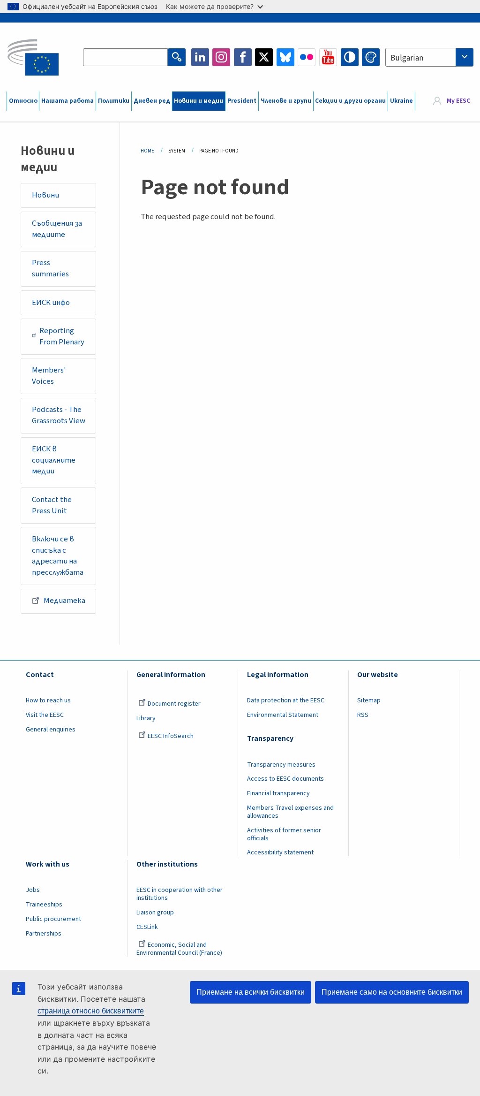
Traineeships (44, 904)
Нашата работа (67, 101)
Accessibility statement (280, 852)
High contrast (350, 57)
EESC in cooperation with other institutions (179, 894)
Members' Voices (49, 376)
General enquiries (50, 729)
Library (146, 718)
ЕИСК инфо (51, 302)
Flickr (306, 57)
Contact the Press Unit (52, 505)
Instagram (221, 57)
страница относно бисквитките (91, 1011)
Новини (45, 195)
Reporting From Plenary (61, 336)
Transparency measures (281, 764)
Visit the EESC (45, 715)
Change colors (371, 57)
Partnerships (43, 933)
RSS (362, 715)
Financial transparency (278, 793)
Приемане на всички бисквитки (250, 992)
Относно (23, 101)
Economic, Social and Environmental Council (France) (180, 949)
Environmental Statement (282, 715)
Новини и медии (198, 101)
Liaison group (155, 912)
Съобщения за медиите (57, 229)
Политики (113, 101)
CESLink (147, 927)
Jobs (33, 890)
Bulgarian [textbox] (406, 58)
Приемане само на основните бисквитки (392, 992)
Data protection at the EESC (285, 700)
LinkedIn (200, 57)
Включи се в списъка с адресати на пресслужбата (57, 555)
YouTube (328, 57)
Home (147, 150)
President (241, 101)
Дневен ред (152, 101)
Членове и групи (286, 101)
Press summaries (50, 268)
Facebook (243, 57)
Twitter (264, 57)
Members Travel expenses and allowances (290, 812)
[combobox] (429, 57)
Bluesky (285, 57)
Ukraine (401, 101)
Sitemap (369, 700)
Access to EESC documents (285, 779)
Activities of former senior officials (284, 834)
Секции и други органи (350, 101)
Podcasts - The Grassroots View (58, 415)
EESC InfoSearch (171, 736)
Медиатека (64, 600)
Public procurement (53, 919)
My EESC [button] (458, 101)
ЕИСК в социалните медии (53, 460)
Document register (174, 703)
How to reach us (48, 700)
